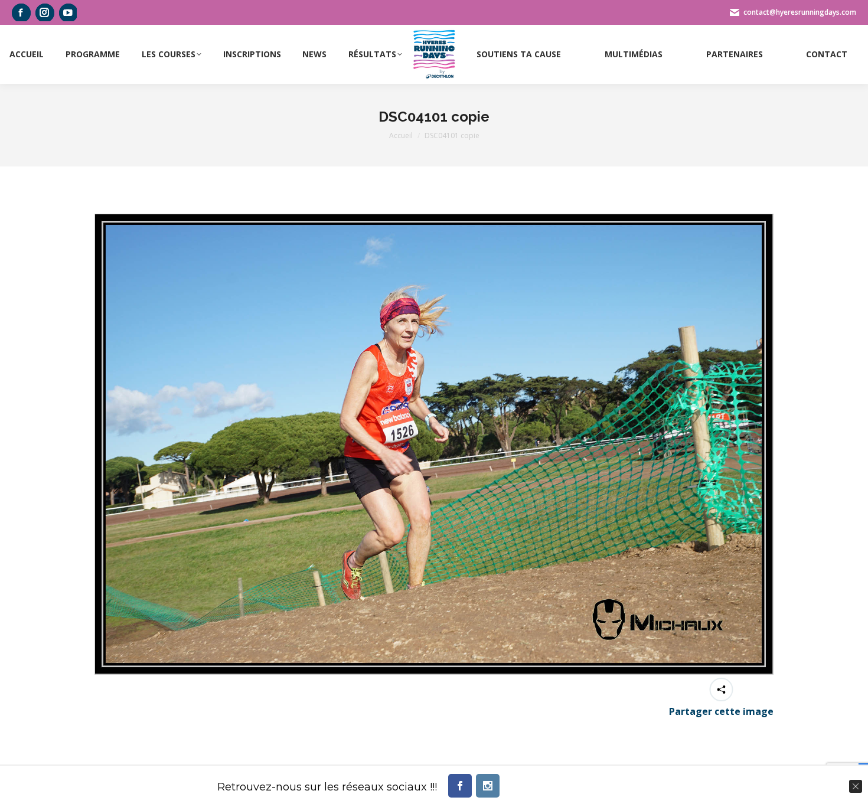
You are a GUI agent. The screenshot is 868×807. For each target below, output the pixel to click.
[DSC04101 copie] (434, 444)
